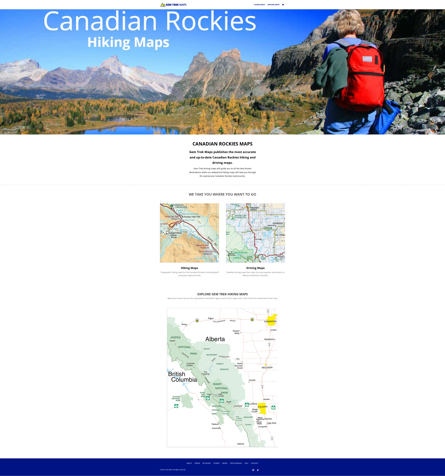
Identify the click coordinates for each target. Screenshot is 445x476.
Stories (216, 463)
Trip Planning (236, 463)
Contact (254, 463)
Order (197, 463)
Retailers (207, 463)
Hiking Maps (259, 5)
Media (224, 463)
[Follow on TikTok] (258, 470)
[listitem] (178, 347)
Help (246, 463)
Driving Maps (274, 5)
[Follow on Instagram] (253, 470)
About (189, 463)
